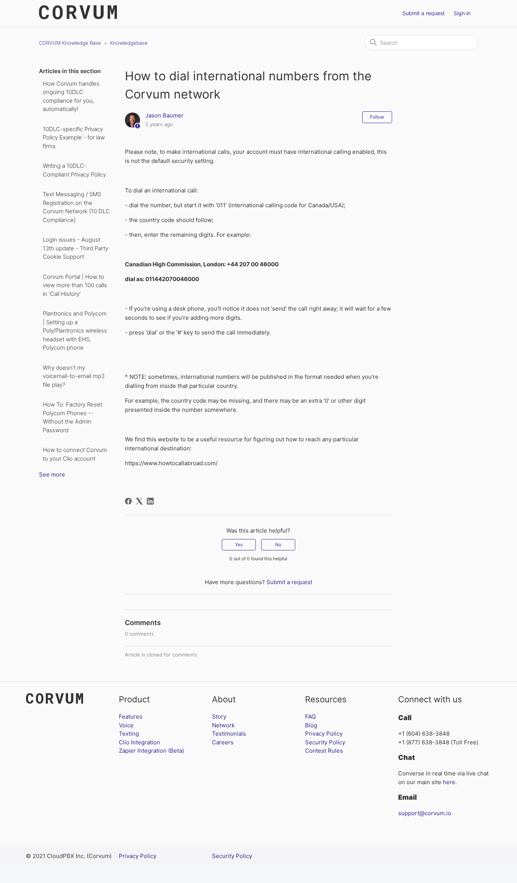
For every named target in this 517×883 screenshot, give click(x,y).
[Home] (78, 17)
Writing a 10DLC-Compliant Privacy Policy (74, 170)
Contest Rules (324, 750)
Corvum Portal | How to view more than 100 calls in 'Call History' (75, 285)
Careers (223, 742)
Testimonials (229, 733)
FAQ (310, 716)
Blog (311, 725)
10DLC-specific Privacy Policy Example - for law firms (74, 137)
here (449, 782)
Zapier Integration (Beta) (151, 750)
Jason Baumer (164, 115)
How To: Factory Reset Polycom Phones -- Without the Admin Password (72, 417)
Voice (126, 725)
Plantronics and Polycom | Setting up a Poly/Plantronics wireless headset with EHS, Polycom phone (75, 330)
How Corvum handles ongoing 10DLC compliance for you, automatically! (71, 96)
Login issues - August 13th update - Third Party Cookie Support (75, 248)
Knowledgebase (129, 43)
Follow (377, 117)
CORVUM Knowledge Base (70, 43)
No (278, 544)
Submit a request (423, 13)
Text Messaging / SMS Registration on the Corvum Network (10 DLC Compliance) (76, 207)
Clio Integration (139, 742)
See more (52, 474)
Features (130, 716)
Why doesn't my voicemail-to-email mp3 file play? (73, 376)
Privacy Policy (324, 733)
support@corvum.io (424, 813)
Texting (129, 733)
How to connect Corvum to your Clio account (75, 454)
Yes (239, 544)
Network (223, 725)
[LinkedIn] (150, 501)
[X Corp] (139, 501)
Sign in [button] (462, 13)
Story (219, 716)
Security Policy (325, 742)
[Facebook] (128, 501)
